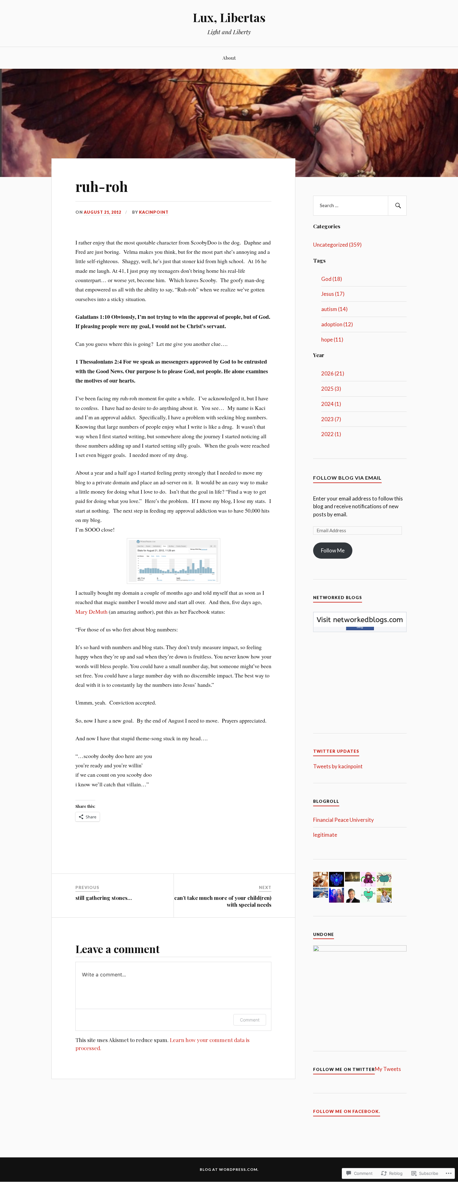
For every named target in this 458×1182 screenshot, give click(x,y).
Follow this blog (360, 625)
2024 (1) (331, 404)
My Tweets (388, 1069)
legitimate (325, 834)
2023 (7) (331, 419)
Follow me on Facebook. (346, 1111)
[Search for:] (360, 206)
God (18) (331, 279)
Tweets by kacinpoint (338, 766)
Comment (250, 1019)
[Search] (397, 206)
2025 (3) (331, 388)
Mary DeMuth (91, 611)
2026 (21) (332, 373)
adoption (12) (337, 324)
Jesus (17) (333, 294)
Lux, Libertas (229, 17)
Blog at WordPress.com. (229, 1169)
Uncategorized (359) (337, 244)
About (229, 57)
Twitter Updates (336, 751)
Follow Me (333, 550)
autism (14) (334, 309)
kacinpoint (154, 212)
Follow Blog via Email (347, 478)
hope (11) (332, 339)
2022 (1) (331, 434)
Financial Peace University (343, 820)
